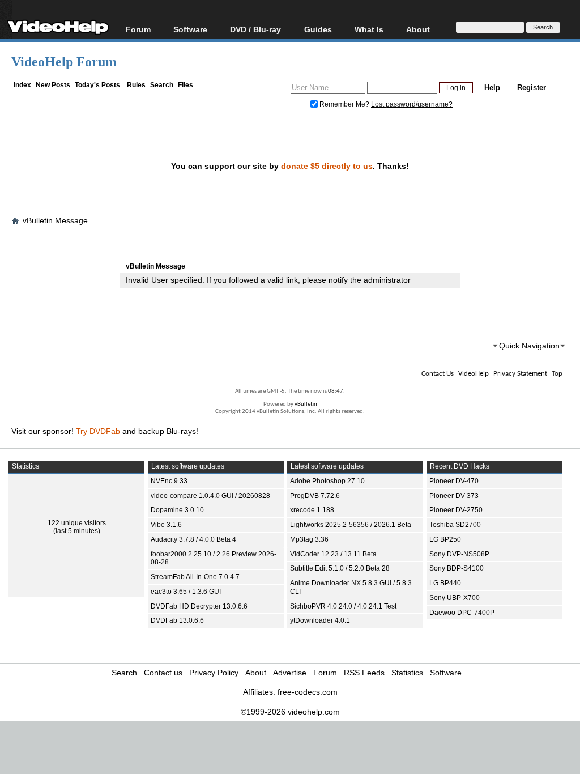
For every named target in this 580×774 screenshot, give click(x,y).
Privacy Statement (520, 373)
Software (190, 29)
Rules (136, 85)
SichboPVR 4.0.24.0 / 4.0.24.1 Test (343, 606)
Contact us (163, 672)
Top (557, 373)
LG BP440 (445, 583)
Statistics (407, 672)
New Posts (53, 85)
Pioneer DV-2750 (456, 510)
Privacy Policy (213, 672)
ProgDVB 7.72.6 (315, 496)
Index (22, 85)
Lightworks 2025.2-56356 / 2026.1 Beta (350, 525)
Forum (138, 29)
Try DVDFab (98, 431)
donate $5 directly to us (327, 166)
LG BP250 (445, 539)
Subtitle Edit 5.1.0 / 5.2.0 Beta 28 (340, 568)
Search (161, 85)
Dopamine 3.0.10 (177, 510)
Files (185, 85)
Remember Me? (344, 104)
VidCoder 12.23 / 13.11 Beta (333, 554)
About (255, 672)
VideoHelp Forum (64, 61)
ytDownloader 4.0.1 (320, 620)
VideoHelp (473, 373)
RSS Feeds (364, 672)
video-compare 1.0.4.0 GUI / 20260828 (210, 496)
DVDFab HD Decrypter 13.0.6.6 (199, 606)
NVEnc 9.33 (169, 481)
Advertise (289, 672)
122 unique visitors (77, 523)
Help (492, 87)
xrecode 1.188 (312, 510)
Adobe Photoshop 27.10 (327, 481)
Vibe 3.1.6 (166, 525)
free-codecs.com (308, 691)
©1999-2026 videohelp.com (290, 711)
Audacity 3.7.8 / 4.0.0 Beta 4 (193, 539)
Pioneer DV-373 (454, 496)
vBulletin (306, 404)
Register (531, 87)
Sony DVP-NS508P (459, 554)
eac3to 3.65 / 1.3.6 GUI (186, 592)
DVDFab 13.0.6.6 (177, 620)
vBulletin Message (55, 220)
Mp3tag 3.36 (309, 539)
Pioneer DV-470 (454, 481)
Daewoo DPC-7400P (461, 612)
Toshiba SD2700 (455, 525)
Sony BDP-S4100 (456, 568)
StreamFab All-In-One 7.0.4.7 (195, 577)
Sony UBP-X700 (454, 598)
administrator (387, 279)
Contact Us (437, 373)
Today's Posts (97, 85)
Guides (318, 29)
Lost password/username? (412, 104)
